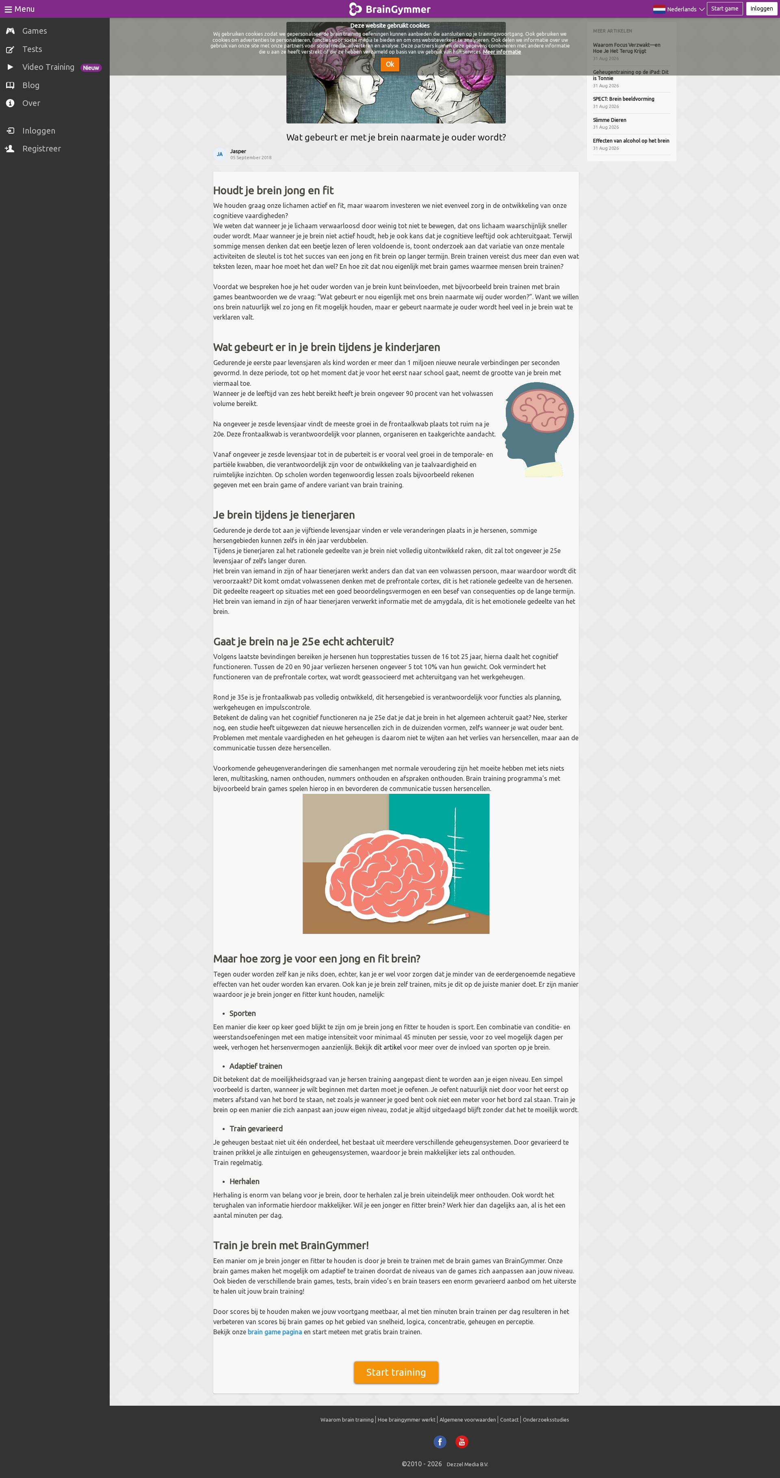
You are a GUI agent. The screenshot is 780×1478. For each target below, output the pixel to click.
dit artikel (388, 1047)
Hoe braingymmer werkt (407, 1419)
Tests (32, 49)
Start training (396, 1372)
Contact (509, 1419)
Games (34, 30)
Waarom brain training (347, 1419)
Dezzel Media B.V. (467, 1464)
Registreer (41, 148)
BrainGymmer (390, 7)
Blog (31, 85)
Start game (725, 8)
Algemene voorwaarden (468, 1419)
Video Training (60, 66)
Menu (25, 8)
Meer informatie (502, 51)
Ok (390, 64)
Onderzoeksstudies (546, 1419)
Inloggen (38, 130)
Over (31, 103)
